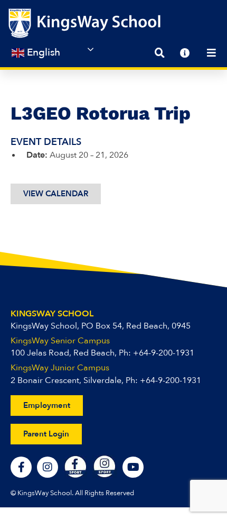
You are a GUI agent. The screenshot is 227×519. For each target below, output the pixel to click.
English (42, 52)
